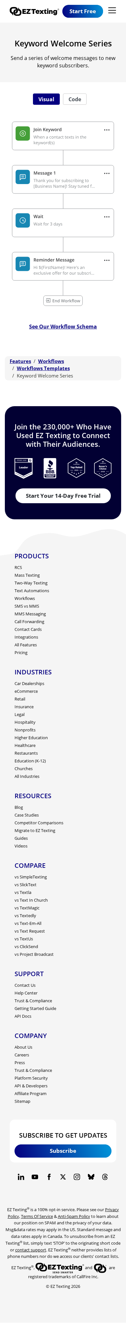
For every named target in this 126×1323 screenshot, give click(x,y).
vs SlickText (26, 884)
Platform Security (31, 1078)
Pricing (21, 652)
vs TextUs (24, 939)
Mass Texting (27, 575)
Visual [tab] (46, 99)
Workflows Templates (43, 368)
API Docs (23, 1016)
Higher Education (31, 737)
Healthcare (25, 745)
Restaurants (26, 753)
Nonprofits (25, 730)
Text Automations (32, 590)
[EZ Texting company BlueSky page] (91, 1177)
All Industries (27, 776)
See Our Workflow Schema (63, 326)
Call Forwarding (29, 621)
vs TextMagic (27, 908)
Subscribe (63, 1150)
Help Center (26, 993)
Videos (21, 846)
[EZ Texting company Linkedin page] (21, 1177)
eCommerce (26, 691)
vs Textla (23, 892)
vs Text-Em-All (28, 923)
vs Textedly (25, 915)
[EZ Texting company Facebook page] (49, 1177)
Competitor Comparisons (39, 823)
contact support (30, 1250)
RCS (18, 567)
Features (20, 361)
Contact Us (25, 985)
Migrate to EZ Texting (35, 830)
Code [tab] (74, 99)
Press (20, 1062)
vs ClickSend (26, 946)
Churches (24, 768)
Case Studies (27, 815)
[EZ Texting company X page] (63, 1177)
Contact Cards (28, 629)
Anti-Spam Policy (74, 1216)
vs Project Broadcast (34, 954)
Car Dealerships (29, 683)
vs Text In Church (31, 900)
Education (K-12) (30, 761)
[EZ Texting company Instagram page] (77, 1177)
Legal (20, 714)
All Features (26, 645)
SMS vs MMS (27, 606)
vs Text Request (30, 931)
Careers (22, 1055)
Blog (19, 807)
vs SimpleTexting (31, 877)
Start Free (82, 11)
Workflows (51, 361)
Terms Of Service (37, 1216)
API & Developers (31, 1086)
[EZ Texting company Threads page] (105, 1177)
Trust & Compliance (33, 1001)
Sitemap (22, 1101)
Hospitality (25, 722)
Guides (21, 838)
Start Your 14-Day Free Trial (63, 495)
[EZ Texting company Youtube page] (35, 1177)
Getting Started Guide (35, 1008)
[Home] (36, 11)
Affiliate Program (31, 1093)
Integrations (26, 637)
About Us (23, 1047)
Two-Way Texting (31, 583)
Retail (20, 699)
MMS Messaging (30, 614)
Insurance (24, 707)
